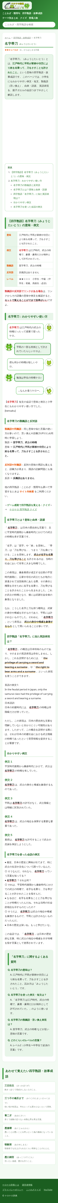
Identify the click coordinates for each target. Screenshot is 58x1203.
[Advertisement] (29, 131)
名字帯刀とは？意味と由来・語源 (30, 189)
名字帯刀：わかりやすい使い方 (26, 180)
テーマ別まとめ (10, 17)
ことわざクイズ (33, 1189)
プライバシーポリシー (12, 1189)
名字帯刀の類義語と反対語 (26, 185)
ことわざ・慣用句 (11, 13)
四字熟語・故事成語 (32, 13)
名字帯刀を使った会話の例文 (27, 206)
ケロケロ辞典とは (10, 1184)
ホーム (8, 37)
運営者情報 (27, 1184)
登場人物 (33, 17)
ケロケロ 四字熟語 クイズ (23, 509)
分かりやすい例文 (22, 202)
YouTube (48, 1189)
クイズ (23, 17)
